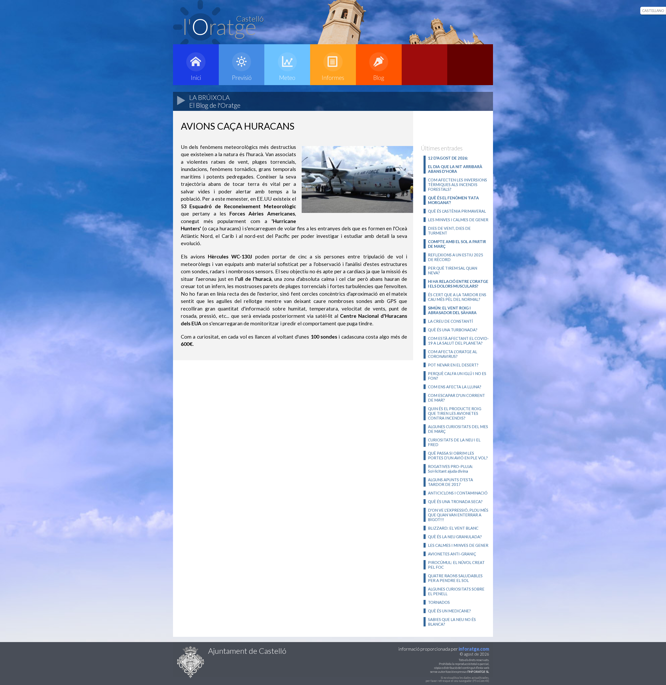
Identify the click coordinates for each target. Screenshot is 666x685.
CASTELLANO (653, 11)
